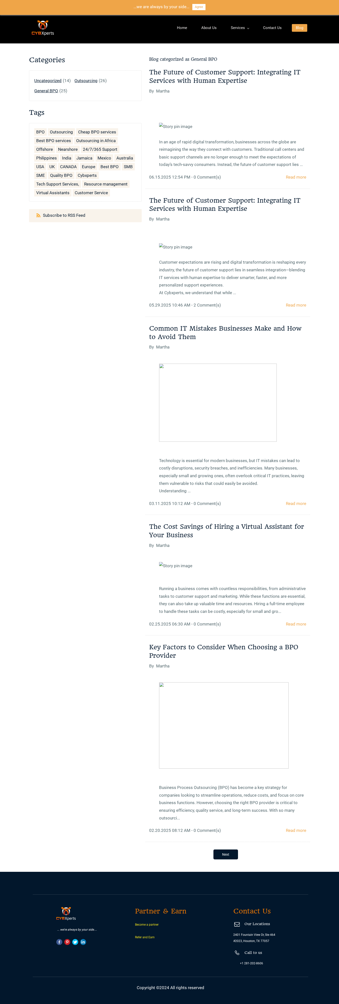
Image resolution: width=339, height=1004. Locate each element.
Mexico (104, 158)
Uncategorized (48, 80)
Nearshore (68, 149)
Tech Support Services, (57, 184)
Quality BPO (61, 175)
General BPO (46, 90)
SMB (128, 166)
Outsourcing (86, 80)
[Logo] (43, 27)
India (66, 158)
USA (40, 166)
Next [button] (225, 854)
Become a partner (147, 924)
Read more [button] (296, 177)
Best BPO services (53, 140)
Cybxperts (87, 175)
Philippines (46, 158)
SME (40, 175)
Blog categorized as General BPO (183, 59)
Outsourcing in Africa (96, 140)
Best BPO (110, 166)
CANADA (68, 166)
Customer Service (91, 192)
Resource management (106, 184)
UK (52, 166)
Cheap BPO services (97, 131)
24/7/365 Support (100, 149)
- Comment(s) (206, 177)
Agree (199, 7)
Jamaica (84, 158)
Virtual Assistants (52, 192)
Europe (88, 166)
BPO (40, 131)
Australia (124, 158)
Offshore (44, 149)
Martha (163, 91)
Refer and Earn (145, 937)
